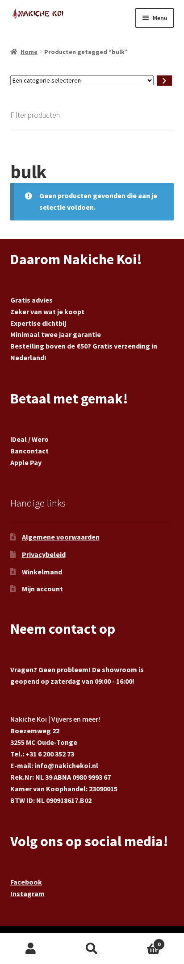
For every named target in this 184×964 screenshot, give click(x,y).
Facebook (26, 881)
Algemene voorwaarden (61, 536)
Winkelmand (42, 571)
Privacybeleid (44, 554)
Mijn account (42, 588)
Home (29, 52)
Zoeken (91, 949)
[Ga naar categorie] (164, 80)
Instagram (27, 893)
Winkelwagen (142, 941)
